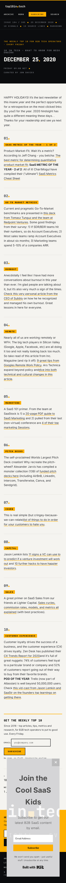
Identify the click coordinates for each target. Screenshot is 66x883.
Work (21, 14)
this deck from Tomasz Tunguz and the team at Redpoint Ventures (29, 217)
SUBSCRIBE (14, 751)
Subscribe (37, 14)
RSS (6, 867)
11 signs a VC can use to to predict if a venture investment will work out (32, 559)
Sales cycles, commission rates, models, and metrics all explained (31, 607)
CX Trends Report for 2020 (22, 656)
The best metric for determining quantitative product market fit (32, 160)
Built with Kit (33, 867)
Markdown (56, 26)
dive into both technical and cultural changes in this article (30, 374)
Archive (9, 14)
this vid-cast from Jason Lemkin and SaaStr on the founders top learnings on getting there (32, 692)
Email (7, 742)
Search (55, 14)
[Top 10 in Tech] (18, 6)
